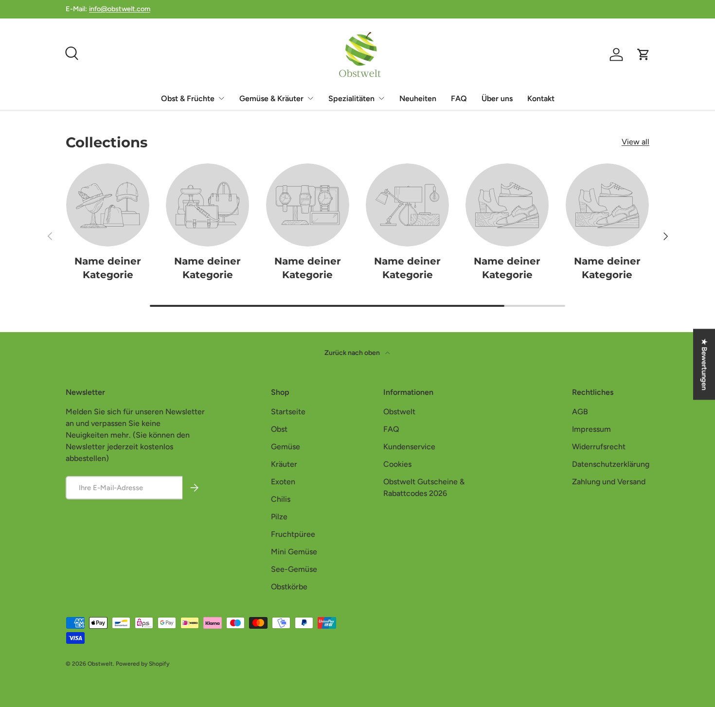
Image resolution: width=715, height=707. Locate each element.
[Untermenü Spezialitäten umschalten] (381, 98)
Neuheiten (417, 98)
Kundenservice (409, 446)
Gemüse (285, 446)
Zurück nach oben (352, 353)
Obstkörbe (289, 586)
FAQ (459, 98)
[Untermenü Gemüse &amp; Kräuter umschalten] (310, 98)
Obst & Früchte (187, 98)
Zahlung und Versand (608, 481)
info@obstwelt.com (119, 8)
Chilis (280, 499)
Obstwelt (399, 411)
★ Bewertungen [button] (704, 364)
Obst (279, 429)
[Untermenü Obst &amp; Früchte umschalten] (221, 98)
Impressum (591, 429)
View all (635, 141)
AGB (580, 411)
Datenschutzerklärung (610, 464)
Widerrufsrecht (599, 446)
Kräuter (284, 464)
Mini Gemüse (294, 551)
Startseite (288, 411)
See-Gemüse (294, 569)
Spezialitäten (351, 98)
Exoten (283, 481)
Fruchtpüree (293, 534)
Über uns (497, 98)
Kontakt (540, 98)
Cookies (397, 464)
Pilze (279, 516)
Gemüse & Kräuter (271, 98)
